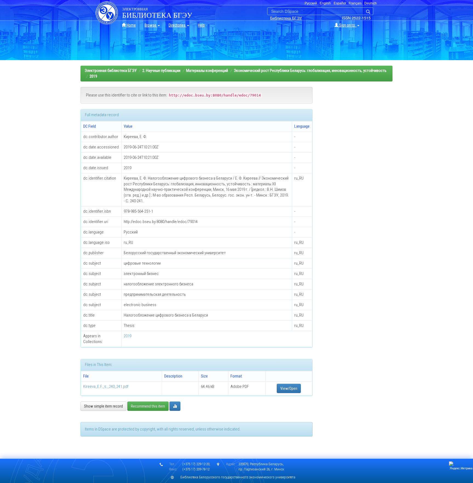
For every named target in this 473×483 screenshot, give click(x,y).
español (340, 3)
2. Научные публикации (161, 70)
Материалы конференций (207, 70)
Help (201, 25)
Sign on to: (347, 25)
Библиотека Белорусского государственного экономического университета (237, 477)
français (355, 3)
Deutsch (370, 3)
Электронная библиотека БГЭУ (111, 70)
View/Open (288, 388)
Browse (151, 25)
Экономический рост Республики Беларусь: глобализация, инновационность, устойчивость (310, 70)
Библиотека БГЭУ (286, 18)
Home (131, 25)
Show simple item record (103, 406)
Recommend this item (148, 406)
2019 (93, 76)
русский (311, 3)
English (325, 3)
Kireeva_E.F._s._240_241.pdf (105, 386)
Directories (177, 25)
